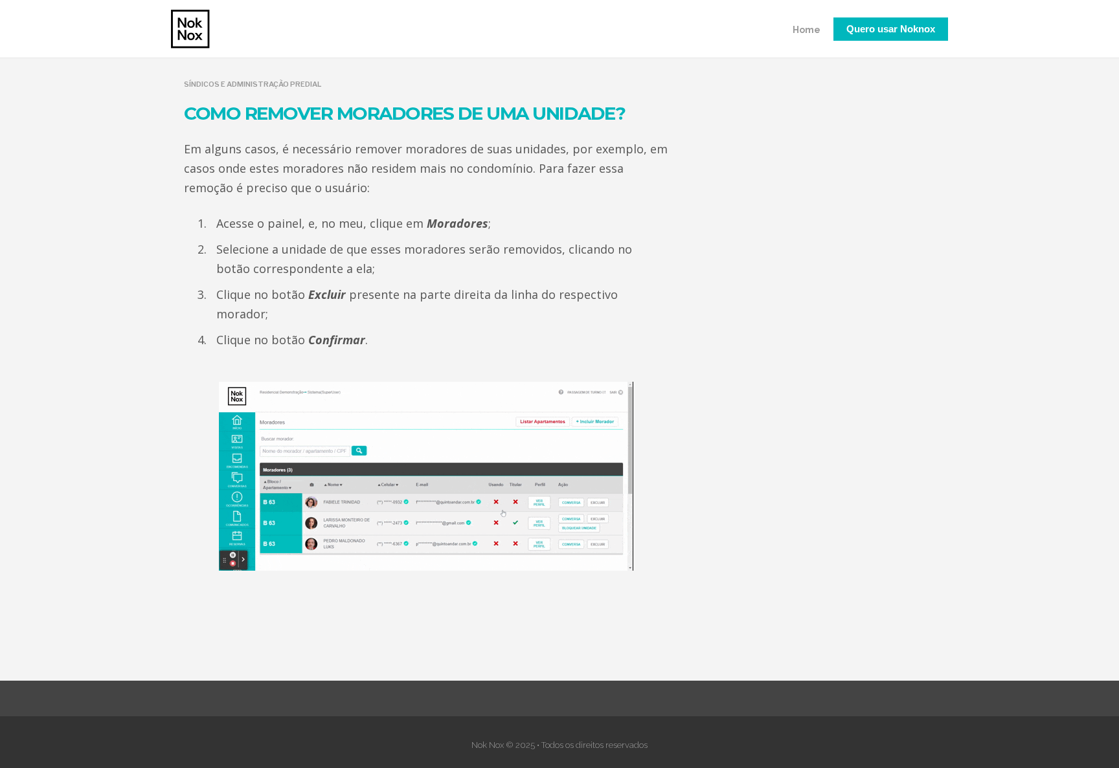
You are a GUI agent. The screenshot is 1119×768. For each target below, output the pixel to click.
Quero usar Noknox (890, 28)
